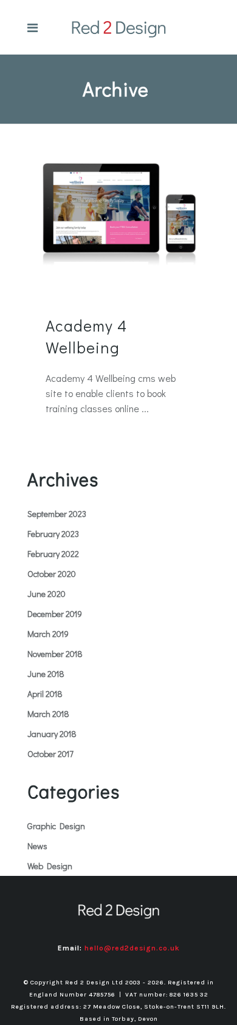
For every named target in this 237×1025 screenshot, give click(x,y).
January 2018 (52, 734)
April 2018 (45, 693)
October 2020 (51, 573)
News (37, 846)
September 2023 (56, 513)
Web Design (49, 866)
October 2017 (50, 754)
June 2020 (46, 593)
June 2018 (45, 673)
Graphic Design (56, 826)
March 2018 (48, 714)
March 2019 (48, 633)
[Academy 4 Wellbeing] (118, 211)
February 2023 (53, 533)
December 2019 (54, 613)
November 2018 (55, 653)
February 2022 (53, 553)
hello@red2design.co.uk (132, 948)
